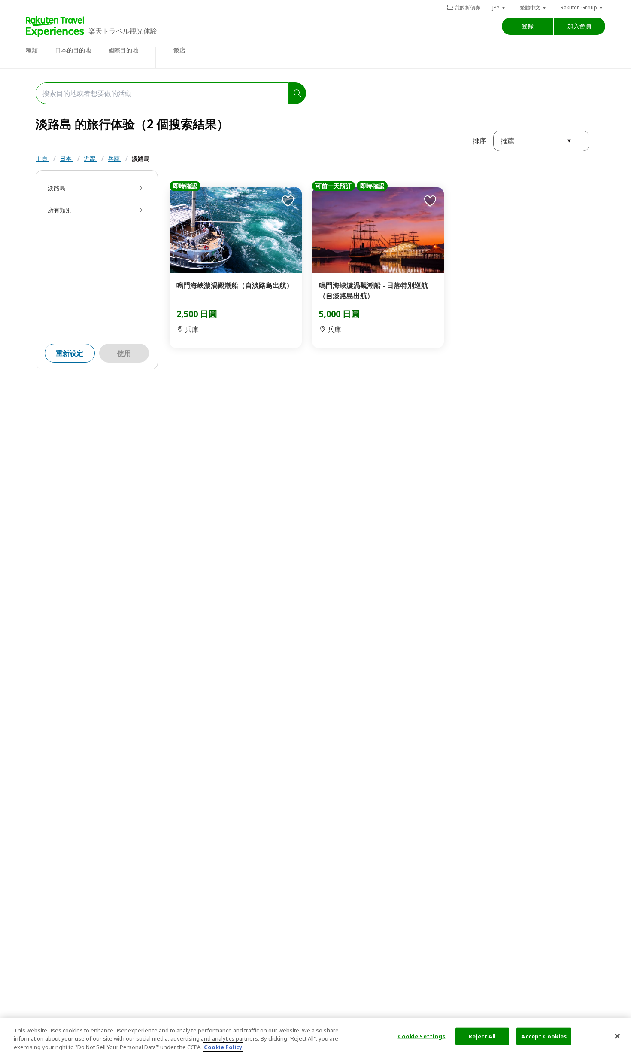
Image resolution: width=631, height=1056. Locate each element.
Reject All (482, 1036)
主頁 (42, 158)
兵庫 (114, 158)
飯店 (179, 50)
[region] (315, 1037)
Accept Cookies (544, 1036)
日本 (66, 158)
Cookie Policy (223, 1047)
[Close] (617, 1035)
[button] (499, 7)
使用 (124, 353)
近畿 (90, 158)
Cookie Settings (422, 1036)
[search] (297, 93)
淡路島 (141, 158)
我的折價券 (467, 7)
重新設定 (69, 353)
